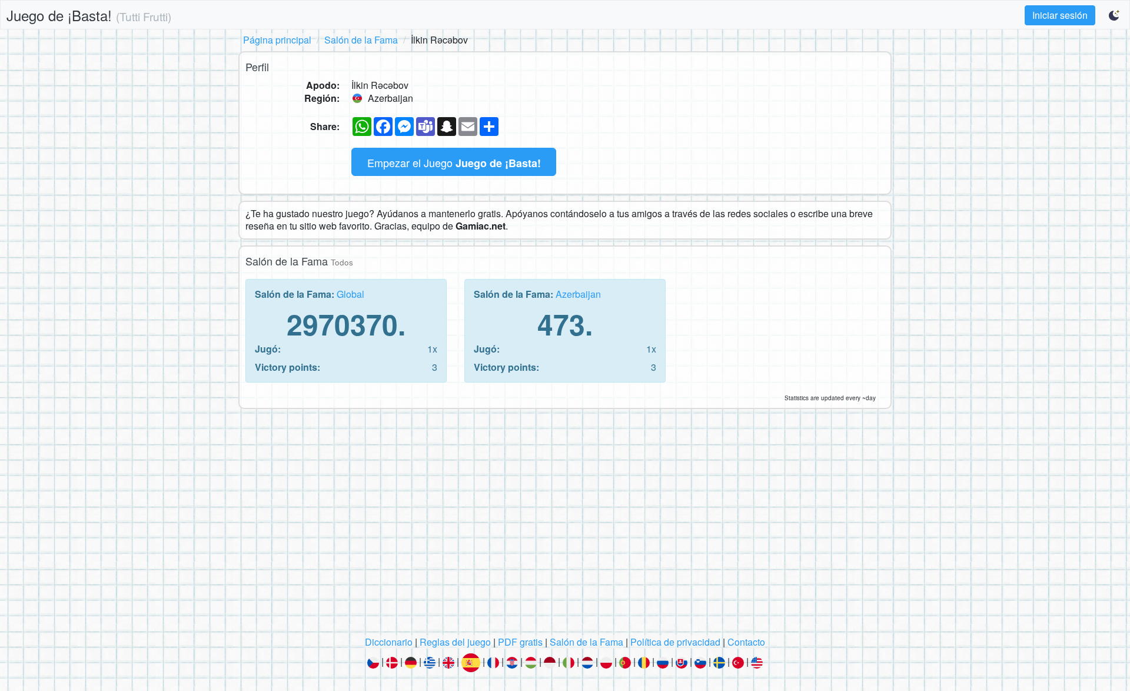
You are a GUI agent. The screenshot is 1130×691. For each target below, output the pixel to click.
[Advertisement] (565, 525)
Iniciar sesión (1060, 15)
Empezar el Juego (454, 163)
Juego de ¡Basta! (88, 15)
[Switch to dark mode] (1114, 15)
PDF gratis (520, 642)
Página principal (277, 39)
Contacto (746, 642)
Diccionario (389, 642)
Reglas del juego (455, 642)
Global (350, 294)
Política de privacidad (675, 642)
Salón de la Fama (361, 39)
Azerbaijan (578, 294)
